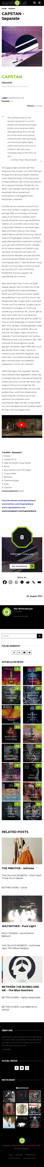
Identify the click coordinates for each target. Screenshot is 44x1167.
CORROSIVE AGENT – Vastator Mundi (32, 813)
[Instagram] (10, 582)
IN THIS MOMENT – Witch (32, 717)
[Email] (39, 582)
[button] (9, 1096)
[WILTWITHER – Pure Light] (22, 909)
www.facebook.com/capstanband (19, 500)
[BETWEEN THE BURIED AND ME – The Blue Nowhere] (22, 969)
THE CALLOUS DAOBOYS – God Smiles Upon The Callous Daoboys (21, 947)
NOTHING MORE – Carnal (14, 887)
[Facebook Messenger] (22, 582)
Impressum (30, 1155)
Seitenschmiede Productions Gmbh (26, 1145)
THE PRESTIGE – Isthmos (18, 868)
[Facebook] (4, 582)
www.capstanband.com (13, 507)
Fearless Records (16, 98)
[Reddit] (27, 582)
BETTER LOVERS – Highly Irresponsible (21, 997)
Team (11, 1155)
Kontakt (19, 1155)
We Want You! (29, 1158)
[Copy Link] (33, 582)
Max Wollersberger (23, 609)
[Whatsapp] (16, 582)
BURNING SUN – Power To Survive (32, 736)
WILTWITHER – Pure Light (19, 926)
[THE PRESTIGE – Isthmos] (22, 851)
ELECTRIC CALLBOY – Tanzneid (32, 678)
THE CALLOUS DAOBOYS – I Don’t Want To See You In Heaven (21, 877)
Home (4, 8)
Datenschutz (15, 1158)
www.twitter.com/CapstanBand (18, 504)
